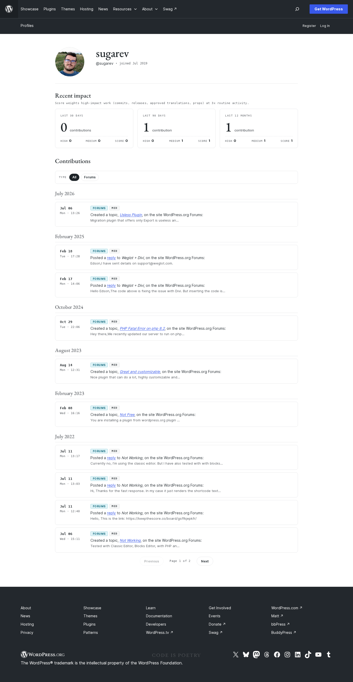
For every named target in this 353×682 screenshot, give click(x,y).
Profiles (27, 25)
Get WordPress (328, 9)
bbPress (280, 624)
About (26, 608)
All (74, 177)
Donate (217, 624)
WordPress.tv (159, 632)
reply (111, 257)
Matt (277, 616)
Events (214, 616)
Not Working (130, 540)
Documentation (159, 616)
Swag (216, 632)
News (25, 616)
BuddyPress (283, 632)
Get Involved (220, 608)
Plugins (89, 624)
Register (309, 26)
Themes (90, 616)
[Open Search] (297, 9)
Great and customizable (140, 371)
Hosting (27, 624)
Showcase (92, 608)
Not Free (127, 414)
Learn (151, 608)
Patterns (90, 632)
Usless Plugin (131, 214)
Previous (151, 561)
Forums (90, 177)
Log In (325, 26)
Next (205, 561)
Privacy (27, 632)
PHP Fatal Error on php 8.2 (142, 328)
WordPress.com (287, 608)
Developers (156, 624)
